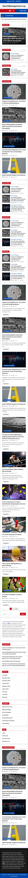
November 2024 (6, 680)
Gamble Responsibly (8, 171)
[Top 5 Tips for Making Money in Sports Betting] (14, 554)
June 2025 (4, 675)
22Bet (8, 623)
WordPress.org (6, 741)
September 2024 (6, 686)
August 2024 (5, 689)
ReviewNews (24, 874)
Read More (6, 315)
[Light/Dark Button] (10, 10)
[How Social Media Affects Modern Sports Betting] (14, 459)
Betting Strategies (7, 590)
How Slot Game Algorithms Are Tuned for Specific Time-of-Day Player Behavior (14, 151)
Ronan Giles (14, 60)
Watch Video (23, 10)
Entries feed (5, 735)
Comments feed (6, 738)
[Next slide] (25, 50)
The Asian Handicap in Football (11, 534)
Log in (3, 733)
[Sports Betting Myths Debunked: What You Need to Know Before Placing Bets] (14, 115)
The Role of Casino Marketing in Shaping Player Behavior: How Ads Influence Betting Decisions (13, 436)
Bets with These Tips (8, 465)
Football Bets (6, 530)
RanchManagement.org (14, 6)
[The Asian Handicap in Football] (14, 524)
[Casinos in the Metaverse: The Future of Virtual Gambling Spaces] (14, 91)
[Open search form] (13, 10)
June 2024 (4, 694)
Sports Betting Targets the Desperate (13, 175)
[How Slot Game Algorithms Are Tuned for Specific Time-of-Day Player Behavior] (14, 140)
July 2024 (4, 691)
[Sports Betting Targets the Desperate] (14, 165)
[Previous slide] (23, 50)
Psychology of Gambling (9, 146)
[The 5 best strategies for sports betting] (14, 584)
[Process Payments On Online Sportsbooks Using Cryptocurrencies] (14, 492)
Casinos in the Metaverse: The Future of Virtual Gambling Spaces (6, 189)
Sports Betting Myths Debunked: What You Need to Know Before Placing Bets (6, 56)
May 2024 (4, 697)
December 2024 (6, 678)
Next (16, 608)
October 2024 (5, 683)
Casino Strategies (7, 97)
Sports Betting (14, 53)
